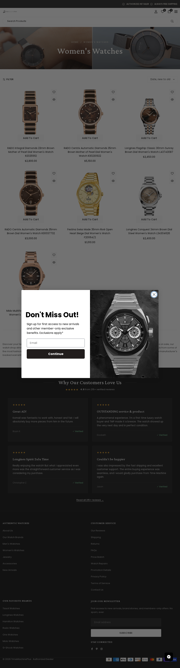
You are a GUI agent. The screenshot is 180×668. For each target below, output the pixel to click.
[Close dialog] (154, 294)
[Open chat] (169, 657)
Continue (55, 354)
